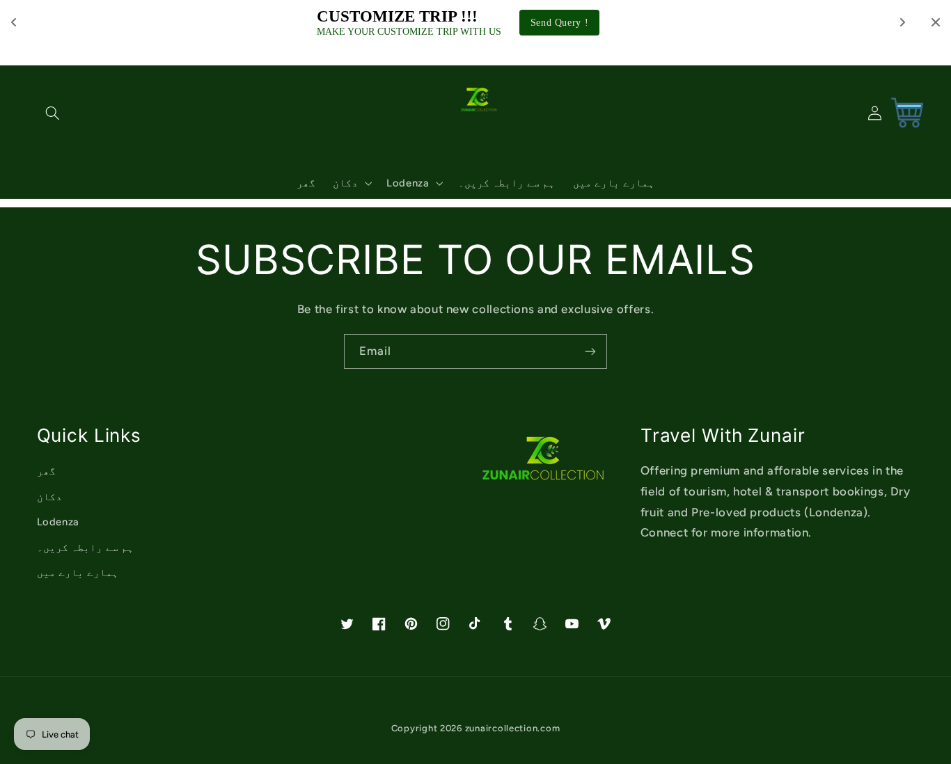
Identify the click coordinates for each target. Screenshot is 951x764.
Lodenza (58, 522)
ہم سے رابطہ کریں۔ (85, 547)
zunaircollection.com (512, 728)
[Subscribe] (590, 351)
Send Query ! (559, 22)
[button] (53, 113)
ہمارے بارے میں (77, 572)
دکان (49, 497)
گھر (46, 471)
